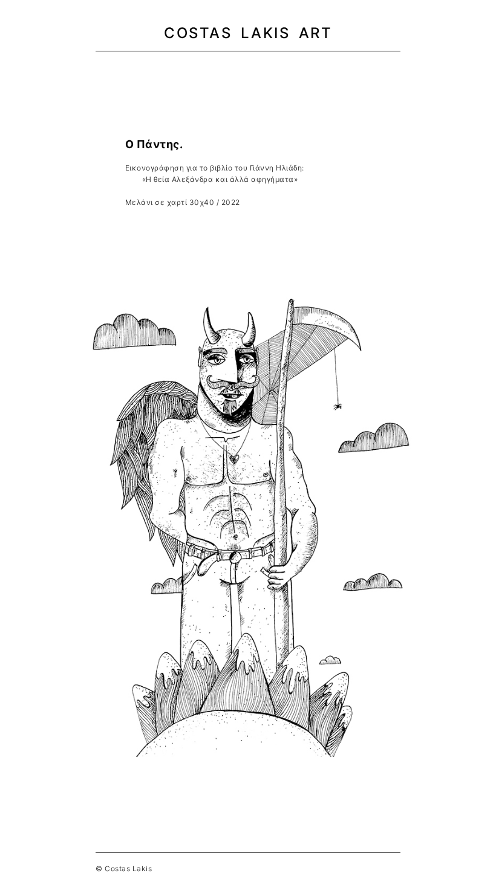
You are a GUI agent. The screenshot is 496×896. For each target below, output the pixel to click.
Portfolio (253, 66)
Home (143, 66)
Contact (346, 66)
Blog (301, 66)
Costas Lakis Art (248, 33)
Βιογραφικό (192, 66)
